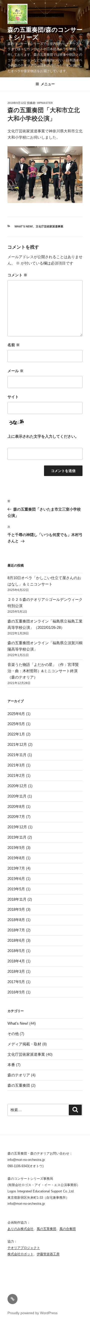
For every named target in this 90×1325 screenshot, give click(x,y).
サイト (13, 397)
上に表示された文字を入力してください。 (43, 436)
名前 (14, 345)
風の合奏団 (68, 1229)
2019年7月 (16, 868)
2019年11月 (17, 837)
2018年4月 (16, 961)
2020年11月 (17, 796)
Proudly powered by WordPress (33, 1313)
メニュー (48, 84)
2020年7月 (16, 816)
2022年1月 (16, 734)
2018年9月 (16, 909)
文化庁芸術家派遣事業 (49, 226)
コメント (17, 275)
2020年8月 (16, 806)
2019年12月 (17, 827)
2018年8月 (16, 920)
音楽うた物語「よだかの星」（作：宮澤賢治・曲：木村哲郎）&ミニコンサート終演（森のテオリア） (43, 670)
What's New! (23, 226)
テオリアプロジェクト (24, 1248)
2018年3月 (16, 971)
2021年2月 (16, 775)
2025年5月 (16, 724)
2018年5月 (16, 951)
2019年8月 (16, 858)
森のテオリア (19, 1075)
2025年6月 (16, 714)
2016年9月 (16, 992)
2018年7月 (16, 930)
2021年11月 (17, 755)
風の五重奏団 (46, 1229)
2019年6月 (16, 878)
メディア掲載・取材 (24, 1044)
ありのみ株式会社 (21, 1229)
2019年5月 (16, 889)
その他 (13, 1034)
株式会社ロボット (21, 1254)
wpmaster (45, 102)
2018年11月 (17, 899)
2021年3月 (16, 765)
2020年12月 (17, 786)
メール (16, 371)
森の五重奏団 (19, 1085)
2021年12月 (17, 744)
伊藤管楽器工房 (48, 1254)
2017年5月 (16, 982)
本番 (11, 1065)
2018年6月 (16, 940)
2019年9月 (16, 847)
